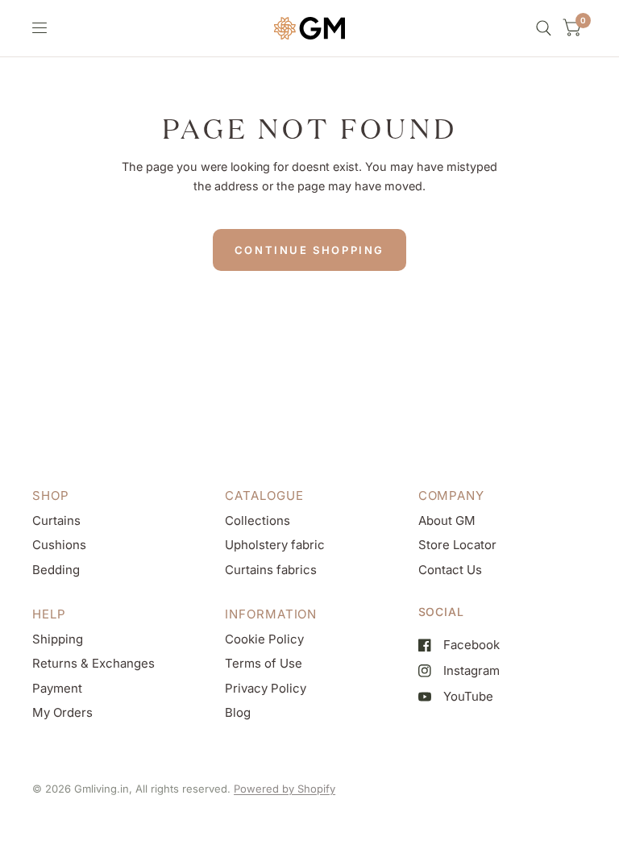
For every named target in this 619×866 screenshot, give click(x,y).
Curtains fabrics (271, 569)
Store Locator (457, 544)
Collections (257, 520)
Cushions (59, 544)
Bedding (56, 569)
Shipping (57, 639)
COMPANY (451, 495)
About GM (447, 520)
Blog (238, 712)
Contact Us (450, 569)
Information (271, 614)
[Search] (543, 28)
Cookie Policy (264, 639)
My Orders (62, 712)
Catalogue (264, 495)
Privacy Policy (265, 688)
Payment (57, 688)
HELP (49, 614)
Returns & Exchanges (93, 663)
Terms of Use (263, 663)
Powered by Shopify (284, 788)
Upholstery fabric (275, 544)
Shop (50, 495)
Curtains (56, 520)
